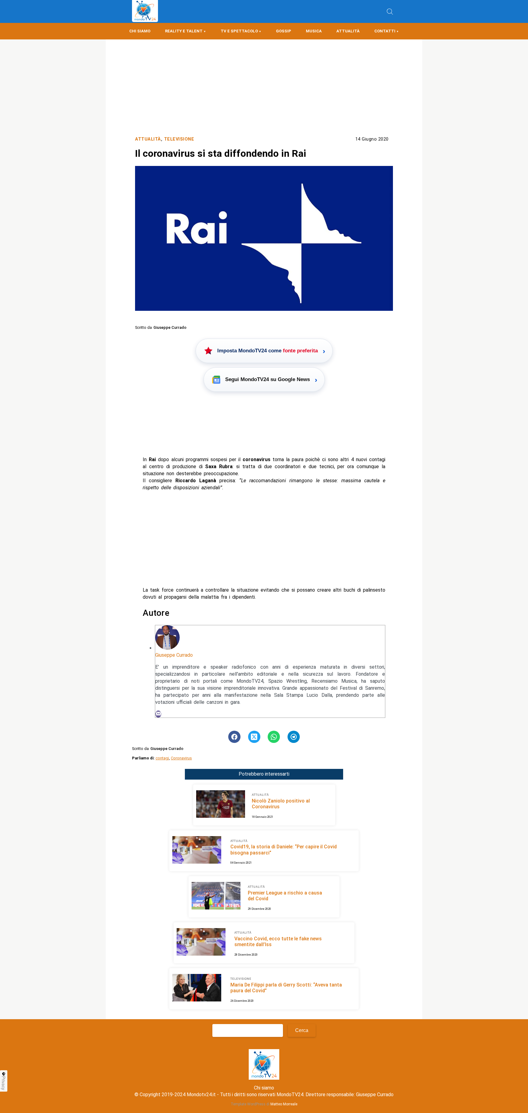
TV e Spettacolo (239, 31)
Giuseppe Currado (174, 655)
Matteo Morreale (283, 1104)
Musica (314, 31)
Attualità (348, 31)
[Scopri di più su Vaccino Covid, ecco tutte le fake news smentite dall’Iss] (201, 942)
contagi (162, 758)
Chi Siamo (139, 31)
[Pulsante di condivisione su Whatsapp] (274, 737)
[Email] (158, 714)
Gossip (283, 31)
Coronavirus (181, 758)
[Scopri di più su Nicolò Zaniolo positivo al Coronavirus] (220, 805)
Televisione (179, 139)
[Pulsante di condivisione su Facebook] (234, 737)
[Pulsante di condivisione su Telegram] (294, 737)
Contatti (384, 31)
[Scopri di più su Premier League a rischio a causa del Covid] (216, 896)
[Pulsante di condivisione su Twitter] (254, 737)
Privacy (4, 1083)
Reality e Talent (184, 31)
